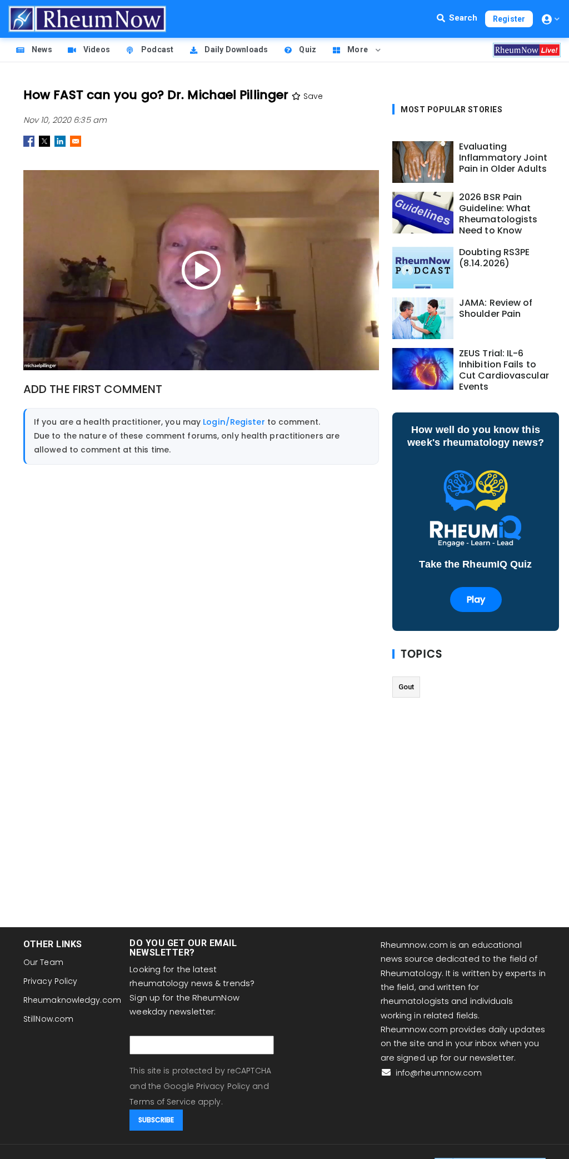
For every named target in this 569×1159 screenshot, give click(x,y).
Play (476, 599)
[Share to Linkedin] (60, 141)
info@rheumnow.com (437, 1072)
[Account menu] (551, 19)
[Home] (87, 19)
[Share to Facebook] (28, 141)
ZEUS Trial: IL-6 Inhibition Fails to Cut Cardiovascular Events (504, 370)
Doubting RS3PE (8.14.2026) (494, 258)
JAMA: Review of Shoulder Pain (496, 308)
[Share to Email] (75, 141)
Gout (406, 687)
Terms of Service (162, 1101)
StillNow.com (48, 1018)
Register (509, 18)
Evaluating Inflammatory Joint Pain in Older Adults (503, 158)
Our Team (43, 962)
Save (312, 96)
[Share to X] (44, 141)
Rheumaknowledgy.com (72, 1000)
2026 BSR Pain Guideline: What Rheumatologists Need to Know (498, 214)
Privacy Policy (50, 981)
